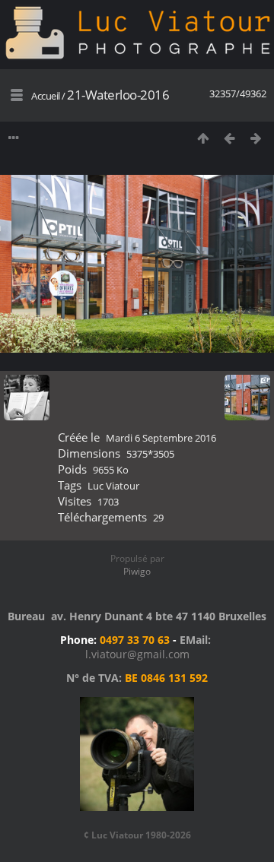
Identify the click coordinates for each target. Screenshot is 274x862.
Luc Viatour (113, 486)
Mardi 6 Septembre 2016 (161, 438)
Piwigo (137, 571)
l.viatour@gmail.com (137, 654)
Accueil (45, 96)
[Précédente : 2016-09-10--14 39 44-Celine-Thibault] (229, 138)
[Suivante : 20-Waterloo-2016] (256, 138)
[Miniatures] (203, 138)
